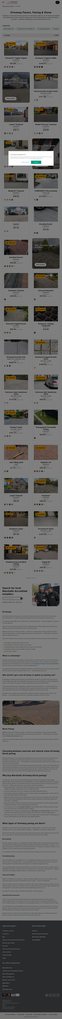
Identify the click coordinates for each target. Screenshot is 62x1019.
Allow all (36, 162)
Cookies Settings (25, 162)
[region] (31, 158)
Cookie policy (39, 158)
